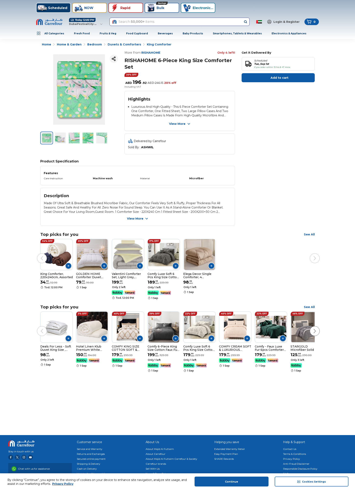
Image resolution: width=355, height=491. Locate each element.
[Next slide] (310, 254)
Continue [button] (231, 481)
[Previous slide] (38, 254)
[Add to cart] (68, 266)
